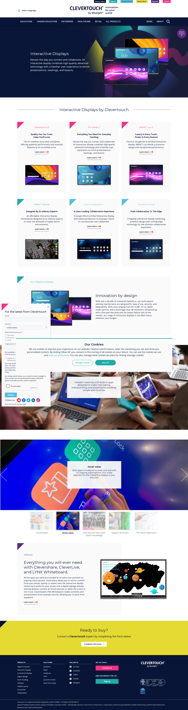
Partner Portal (127, 1)
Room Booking (22, 680)
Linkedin (75, 679)
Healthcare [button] (84, 21)
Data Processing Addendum (122, 705)
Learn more (39, 152)
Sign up (107, 681)
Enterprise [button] (67, 21)
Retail (45, 670)
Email (7, 316)
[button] (43, 10)
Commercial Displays (24, 673)
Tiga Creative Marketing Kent (33, 707)
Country (8, 324)
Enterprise (46, 667)
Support (113, 1)
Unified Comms (22, 686)
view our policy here (59, 355)
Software (20, 683)
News (149, 21)
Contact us (107, 668)
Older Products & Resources (156, 705)
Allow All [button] (105, 362)
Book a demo (141, 1)
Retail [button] (98, 21)
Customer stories (49, 680)
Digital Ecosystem (23, 667)
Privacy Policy (98, 705)
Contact (167, 1)
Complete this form (93, 644)
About (160, 21)
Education (10, 335)
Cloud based (42, 532)
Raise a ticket (100, 1)
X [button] (48, 306)
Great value (68, 532)
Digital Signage (22, 676)
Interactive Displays (24, 670)
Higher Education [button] (47, 21)
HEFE (45, 676)
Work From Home (49, 683)
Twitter (75, 675)
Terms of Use (88, 705)
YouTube (75, 667)
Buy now (155, 1)
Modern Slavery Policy (139, 705)
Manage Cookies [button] (83, 362)
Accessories (21, 690)
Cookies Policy (107, 705)
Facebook (76, 671)
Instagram (76, 683)
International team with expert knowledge (94, 534)
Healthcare (47, 673)
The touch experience (146, 532)
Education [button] (26, 21)
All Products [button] (113, 21)
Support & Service (120, 532)
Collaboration (22, 693)
